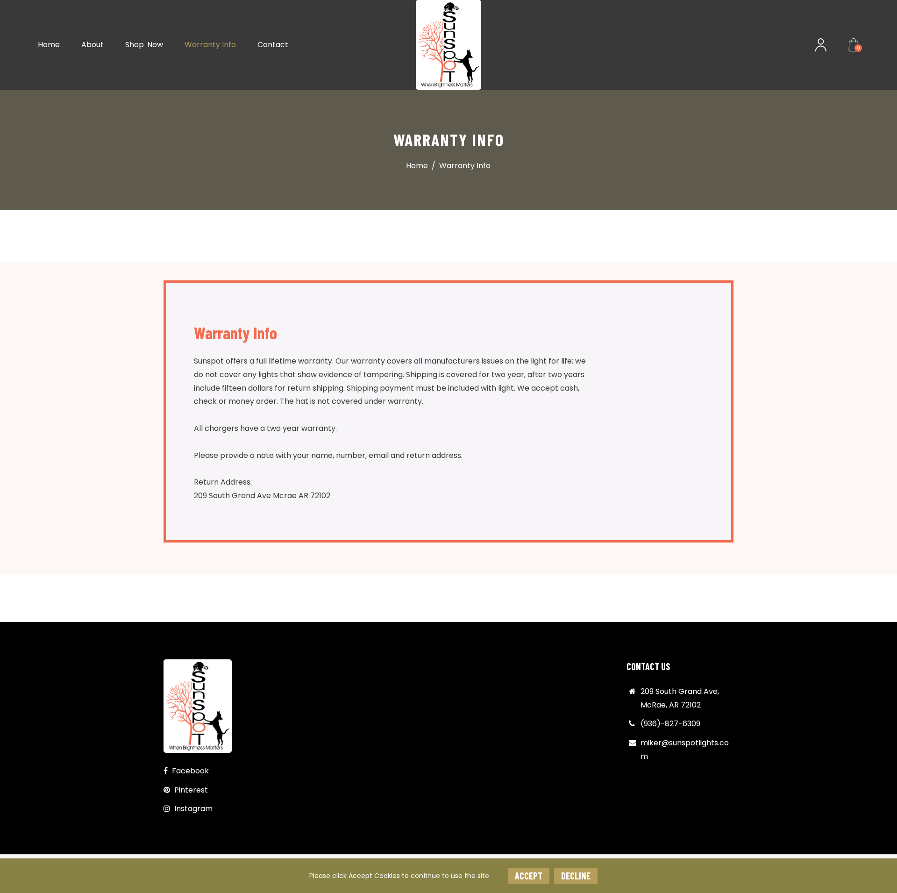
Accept (528, 875)
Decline (576, 875)
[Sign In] (821, 45)
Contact (272, 44)
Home (49, 44)
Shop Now (144, 44)
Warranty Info (210, 44)
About (92, 44)
